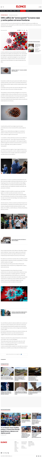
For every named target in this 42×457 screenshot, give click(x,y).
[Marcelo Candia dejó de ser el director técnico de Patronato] (26, 416)
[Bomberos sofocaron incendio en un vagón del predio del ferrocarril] (34, 386)
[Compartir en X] (22, 30)
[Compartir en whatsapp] (17, 30)
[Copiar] (20, 30)
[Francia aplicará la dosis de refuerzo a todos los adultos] (6, 240)
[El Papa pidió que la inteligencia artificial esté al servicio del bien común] (31, 45)
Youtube (8, 453)
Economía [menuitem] (16, 450)
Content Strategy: (37, 456)
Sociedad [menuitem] (18, 10)
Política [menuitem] (14, 10)
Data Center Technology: (38, 456)
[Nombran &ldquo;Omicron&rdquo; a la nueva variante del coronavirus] (6, 70)
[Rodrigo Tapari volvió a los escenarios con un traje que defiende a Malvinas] (7, 386)
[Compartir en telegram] (24, 30)
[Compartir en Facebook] (19, 30)
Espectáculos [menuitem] (16, 451)
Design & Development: (40, 456)
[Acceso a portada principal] (21, 6)
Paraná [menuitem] (7, 10)
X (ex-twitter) (3, 453)
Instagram (5, 453)
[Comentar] (26, 30)
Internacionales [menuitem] (23, 10)
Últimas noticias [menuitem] (3, 10)
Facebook (1, 453)
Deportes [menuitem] (27, 10)
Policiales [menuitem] (11, 10)
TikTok (7, 453)
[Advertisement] (21, 402)
